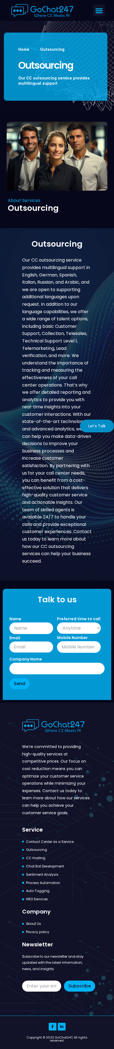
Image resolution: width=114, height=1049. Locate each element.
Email (14, 638)
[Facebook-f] (52, 1027)
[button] (99, 10)
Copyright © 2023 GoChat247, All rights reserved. (57, 1039)
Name (15, 619)
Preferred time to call (78, 619)
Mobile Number (72, 637)
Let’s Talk (97, 426)
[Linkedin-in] (62, 1027)
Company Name (25, 659)
